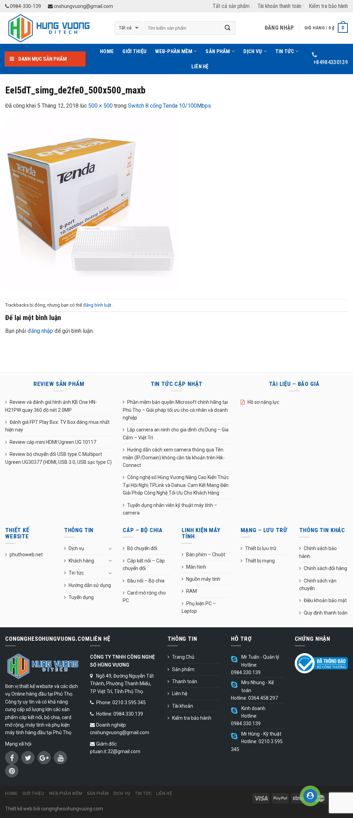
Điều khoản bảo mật (325, 600)
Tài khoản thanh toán (279, 6)
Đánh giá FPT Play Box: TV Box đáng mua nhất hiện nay (57, 425)
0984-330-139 (25, 6)
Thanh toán (184, 681)
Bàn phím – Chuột (205, 554)
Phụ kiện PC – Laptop (199, 607)
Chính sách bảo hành (318, 552)
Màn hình (196, 567)
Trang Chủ (183, 657)
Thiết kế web (18, 808)
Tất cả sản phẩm (231, 6)
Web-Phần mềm (173, 51)
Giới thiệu (134, 51)
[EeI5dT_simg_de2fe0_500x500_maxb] (91, 204)
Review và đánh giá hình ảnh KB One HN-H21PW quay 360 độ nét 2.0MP (51, 405)
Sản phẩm (217, 51)
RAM (191, 591)
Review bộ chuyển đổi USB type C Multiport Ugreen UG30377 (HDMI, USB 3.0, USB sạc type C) (58, 458)
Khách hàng (81, 560)
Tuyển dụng (81, 597)
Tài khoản (182, 706)
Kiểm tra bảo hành (328, 6)
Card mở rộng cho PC (144, 596)
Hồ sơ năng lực (263, 402)
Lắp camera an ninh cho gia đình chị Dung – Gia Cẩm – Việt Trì (176, 433)
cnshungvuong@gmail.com (83, 6)
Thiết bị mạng (260, 560)
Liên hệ (200, 66)
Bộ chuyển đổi (142, 548)
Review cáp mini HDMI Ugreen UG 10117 (53, 442)
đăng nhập (40, 331)
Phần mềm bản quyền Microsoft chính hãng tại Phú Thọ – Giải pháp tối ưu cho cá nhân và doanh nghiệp (175, 409)
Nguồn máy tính (203, 579)
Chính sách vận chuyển (317, 584)
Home (107, 51)
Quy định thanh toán (325, 613)
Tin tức (284, 51)
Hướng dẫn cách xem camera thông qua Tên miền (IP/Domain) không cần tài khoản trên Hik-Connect (174, 457)
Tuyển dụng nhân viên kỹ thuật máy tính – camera (170, 509)
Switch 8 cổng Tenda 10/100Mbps (169, 105)
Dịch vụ (252, 51)
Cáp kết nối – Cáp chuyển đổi (144, 564)
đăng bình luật (97, 305)
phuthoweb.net (26, 554)
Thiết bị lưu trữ (260, 548)
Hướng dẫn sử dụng (90, 585)
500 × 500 (100, 105)
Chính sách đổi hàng (325, 568)
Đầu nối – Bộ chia (145, 580)
